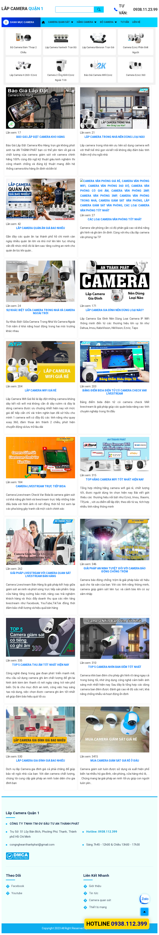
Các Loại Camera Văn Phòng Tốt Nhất (115, 219)
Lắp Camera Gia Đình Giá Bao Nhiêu (40, 760)
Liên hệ (136, 22)
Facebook (17, 886)
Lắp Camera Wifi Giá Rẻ (40, 390)
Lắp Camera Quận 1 (22, 813)
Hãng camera (85, 22)
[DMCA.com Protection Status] (17, 856)
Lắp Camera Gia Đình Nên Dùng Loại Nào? (115, 310)
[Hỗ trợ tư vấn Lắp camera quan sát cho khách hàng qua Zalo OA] (144, 899)
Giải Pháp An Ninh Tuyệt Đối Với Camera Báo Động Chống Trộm (115, 570)
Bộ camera (106, 22)
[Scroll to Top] (144, 912)
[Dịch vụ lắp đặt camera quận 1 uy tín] (43, 22)
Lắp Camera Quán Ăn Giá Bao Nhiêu (40, 228)
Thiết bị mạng (98, 907)
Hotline (116, 923)
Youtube (16, 893)
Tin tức (93, 893)
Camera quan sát (59, 22)
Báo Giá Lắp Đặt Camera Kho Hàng (40, 136)
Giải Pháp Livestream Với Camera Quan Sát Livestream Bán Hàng (40, 574)
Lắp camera (22, 8)
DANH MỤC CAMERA (22, 22)
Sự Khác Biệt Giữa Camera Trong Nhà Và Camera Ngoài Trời (40, 312)
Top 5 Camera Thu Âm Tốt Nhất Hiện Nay (40, 664)
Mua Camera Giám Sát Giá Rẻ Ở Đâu (114, 760)
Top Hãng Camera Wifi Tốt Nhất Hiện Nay (115, 479)
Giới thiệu (95, 886)
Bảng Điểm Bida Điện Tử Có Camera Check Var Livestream (114, 392)
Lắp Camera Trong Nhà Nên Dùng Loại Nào (115, 136)
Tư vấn (124, 22)
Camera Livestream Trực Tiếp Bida (41, 486)
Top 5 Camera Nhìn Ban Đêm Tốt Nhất (114, 666)
